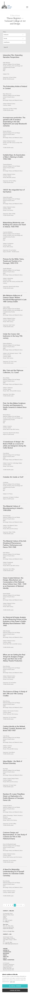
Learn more (12, 981)
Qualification (7, 42)
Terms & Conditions (8, 959)
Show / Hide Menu (27, 7)
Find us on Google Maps (8, 931)
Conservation (7, 951)
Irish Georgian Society (7, 5)
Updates (5, 948)
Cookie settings (15, 990)
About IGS (5, 956)
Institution (6, 34)
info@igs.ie (6, 921)
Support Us (6, 950)
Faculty (5, 38)
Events (5, 955)
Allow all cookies (15, 986)
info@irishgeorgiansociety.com (11, 943)
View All (6, 47)
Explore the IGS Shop (8, 928)
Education (6, 953)
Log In (5, 958)
